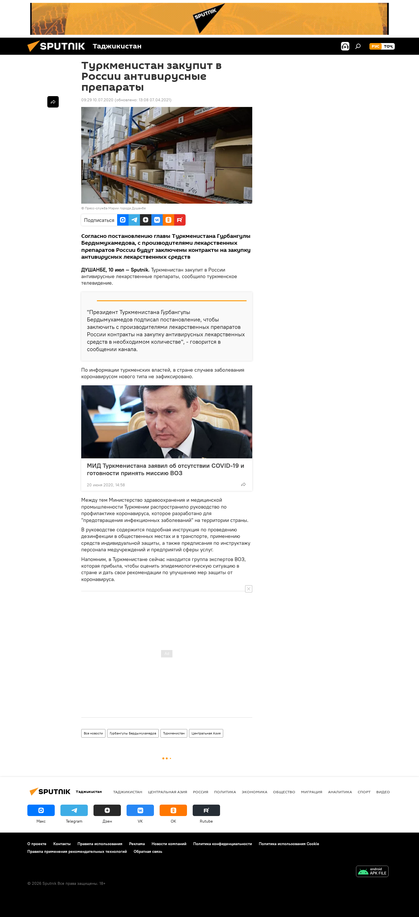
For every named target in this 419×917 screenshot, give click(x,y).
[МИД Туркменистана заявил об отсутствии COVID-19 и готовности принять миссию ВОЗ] (166, 421)
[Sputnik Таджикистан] (58, 53)
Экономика (254, 791)
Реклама (137, 843)
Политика (225, 791)
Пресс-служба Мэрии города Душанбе (115, 208)
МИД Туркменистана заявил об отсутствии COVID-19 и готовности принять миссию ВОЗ (165, 469)
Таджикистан (127, 791)
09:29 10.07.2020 (97, 99)
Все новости (93, 733)
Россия (200, 791)
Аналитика (340, 791)
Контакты (62, 843)
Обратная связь (148, 851)
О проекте (36, 843)
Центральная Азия (206, 733)
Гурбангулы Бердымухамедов (133, 733)
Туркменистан (174, 733)
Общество (284, 791)
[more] (243, 484)
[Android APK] (372, 872)
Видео (383, 791)
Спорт (364, 791)
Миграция (311, 791)
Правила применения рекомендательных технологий (77, 851)
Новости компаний (169, 843)
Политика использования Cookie (289, 843)
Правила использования (100, 843)
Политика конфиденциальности (222, 843)
